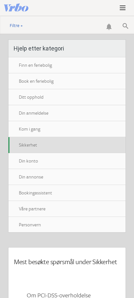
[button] (122, 8)
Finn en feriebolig (35, 65)
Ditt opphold (31, 97)
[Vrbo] (20, 8)
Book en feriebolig (36, 81)
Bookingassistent (35, 193)
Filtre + (16, 25)
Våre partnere (32, 209)
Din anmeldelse (33, 113)
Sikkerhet (28, 145)
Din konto (28, 161)
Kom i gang (29, 129)
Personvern (30, 224)
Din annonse (31, 177)
